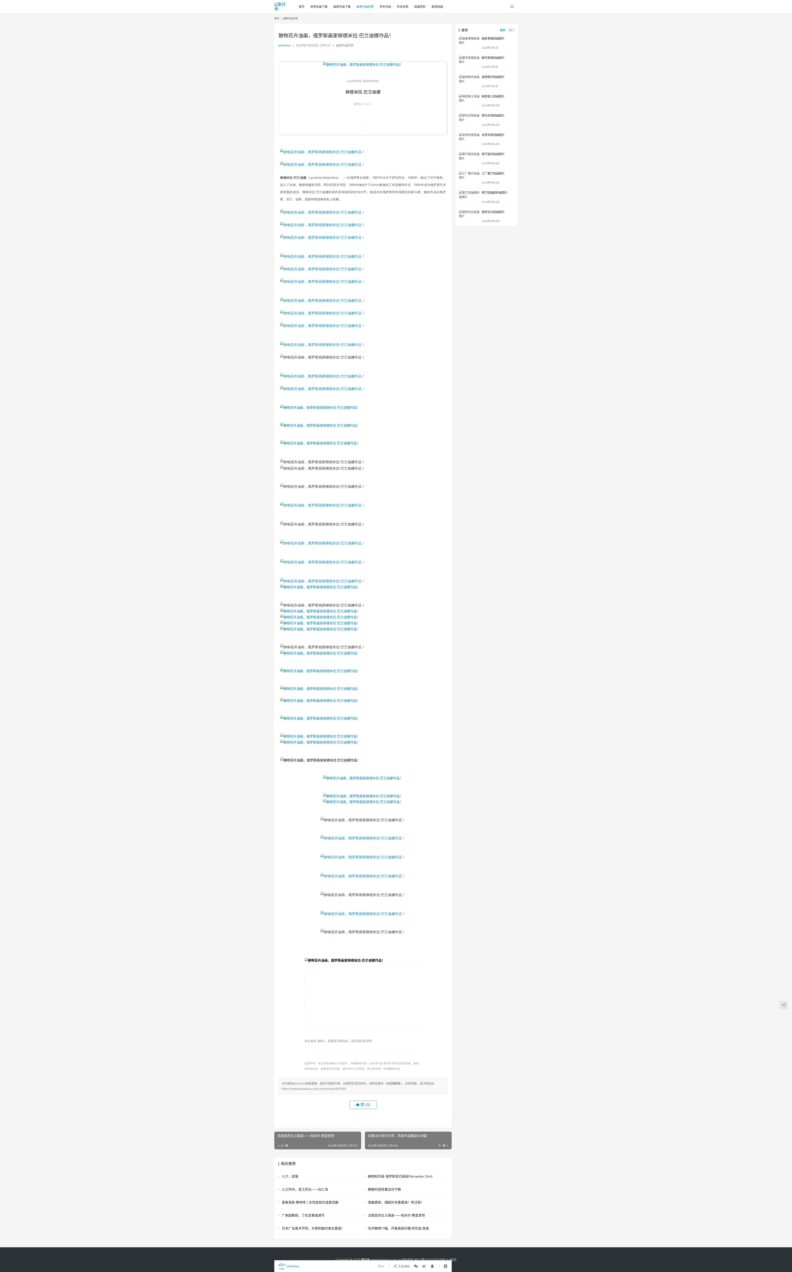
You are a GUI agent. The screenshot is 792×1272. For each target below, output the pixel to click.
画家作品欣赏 (365, 6)
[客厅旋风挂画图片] (469, 158)
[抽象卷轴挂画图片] (469, 42)
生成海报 (403, 1266)
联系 (454, 1259)
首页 (301, 6)
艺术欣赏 (402, 6)
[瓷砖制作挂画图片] (469, 81)
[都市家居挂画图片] (469, 62)
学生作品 (385, 6)
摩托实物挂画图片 (493, 115)
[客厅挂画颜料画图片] (469, 196)
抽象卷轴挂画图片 (493, 38)
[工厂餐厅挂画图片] (469, 177)
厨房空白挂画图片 (493, 212)
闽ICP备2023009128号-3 (431, 1259)
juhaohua (284, 45)
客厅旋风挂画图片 (493, 154)
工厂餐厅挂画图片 (493, 173)
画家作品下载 (342, 6)
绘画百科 (420, 6)
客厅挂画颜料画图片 (495, 192)
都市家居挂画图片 (493, 57)
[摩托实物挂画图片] (469, 119)
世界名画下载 (319, 6)
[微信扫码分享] (416, 1266)
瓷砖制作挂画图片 (493, 77)
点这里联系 (393, 1083)
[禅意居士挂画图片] (469, 100)
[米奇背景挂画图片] (469, 139)
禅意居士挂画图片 (493, 96)
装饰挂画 (437, 6)
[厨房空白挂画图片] (469, 216)
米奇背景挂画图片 (493, 134)
